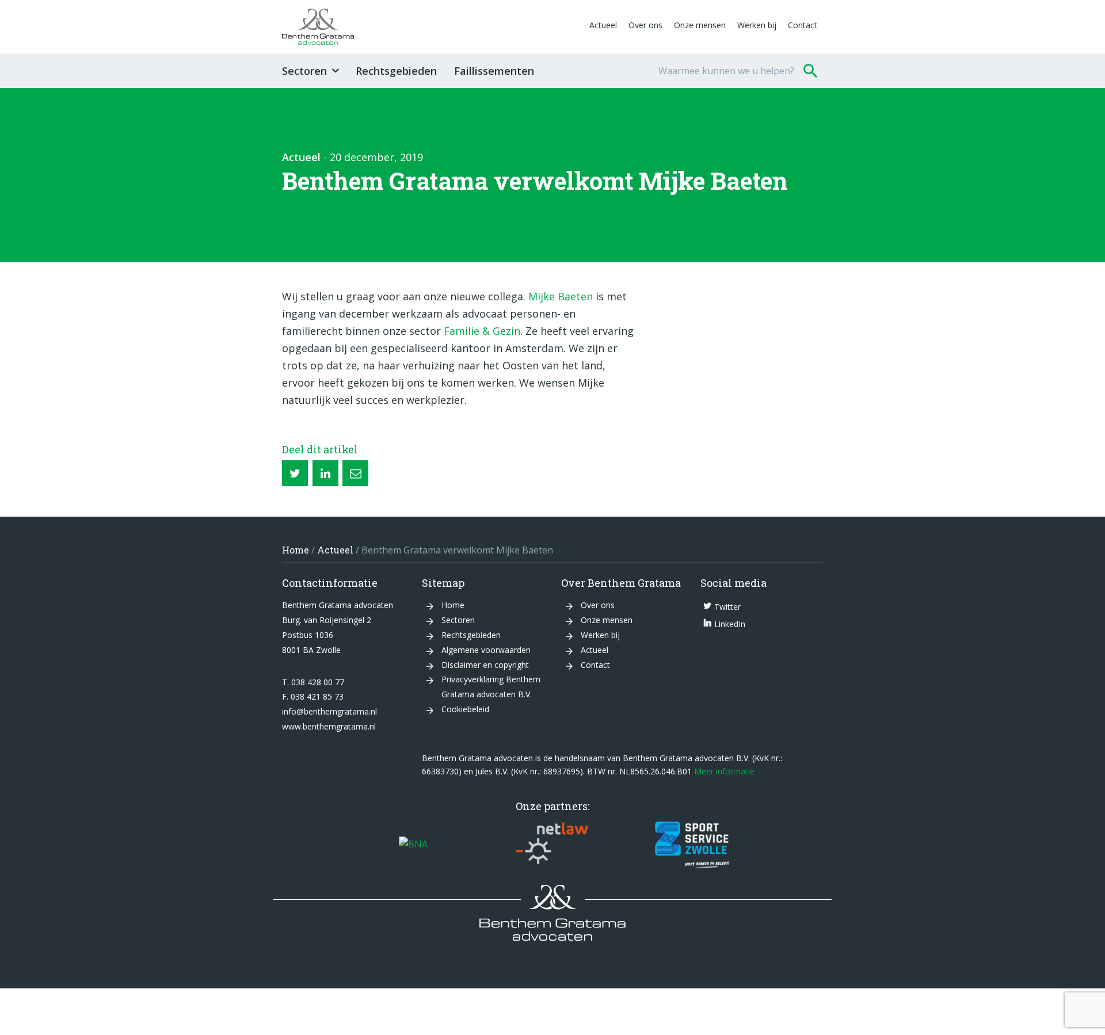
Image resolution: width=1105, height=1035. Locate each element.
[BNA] (413, 845)
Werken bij (756, 25)
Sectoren (304, 71)
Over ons (645, 25)
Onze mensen (700, 25)
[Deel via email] (355, 473)
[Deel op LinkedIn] (325, 473)
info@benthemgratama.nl (329, 711)
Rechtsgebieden (396, 71)
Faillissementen (494, 71)
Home (295, 550)
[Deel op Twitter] (295, 473)
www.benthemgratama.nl (329, 726)
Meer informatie (724, 771)
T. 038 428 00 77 (313, 682)
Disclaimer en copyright (485, 664)
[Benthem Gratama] (433, 27)
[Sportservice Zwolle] (692, 845)
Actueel (603, 25)
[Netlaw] (552, 845)
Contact (802, 25)
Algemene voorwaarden (486, 649)
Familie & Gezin (482, 331)
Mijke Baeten (560, 296)
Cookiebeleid (465, 709)
